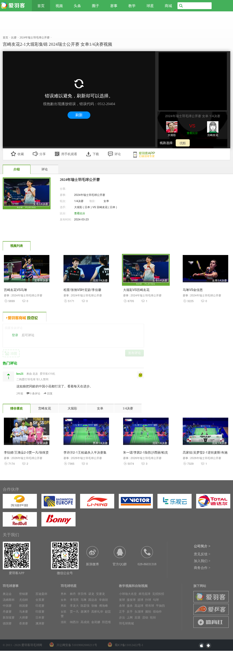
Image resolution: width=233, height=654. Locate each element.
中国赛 (7, 605)
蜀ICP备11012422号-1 (129, 645)
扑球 (148, 599)
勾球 (156, 599)
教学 (132, 5)
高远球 (138, 605)
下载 (96, 154)
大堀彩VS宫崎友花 (136, 289)
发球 (122, 599)
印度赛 (39, 611)
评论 (117, 154)
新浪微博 (92, 564)
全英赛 (39, 599)
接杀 (130, 605)
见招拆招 (158, 594)
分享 (42, 154)
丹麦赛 (7, 611)
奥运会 (7, 594)
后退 (137, 617)
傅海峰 (103, 605)
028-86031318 (147, 564)
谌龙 (91, 594)
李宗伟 (82, 594)
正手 (122, 611)
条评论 (35, 393)
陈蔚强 (85, 605)
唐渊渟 (85, 611)
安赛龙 (100, 594)
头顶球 (138, 611)
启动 (145, 617)
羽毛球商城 (126, 623)
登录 (15, 335)
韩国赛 (23, 605)
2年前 (19, 393)
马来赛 (23, 611)
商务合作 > (202, 568)
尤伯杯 (23, 599)
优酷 (183, 143)
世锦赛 (23, 594)
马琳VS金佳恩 (193, 289)
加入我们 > (202, 561)
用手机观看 (69, 154)
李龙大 (74, 605)
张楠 (94, 605)
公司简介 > (202, 546)
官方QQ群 (120, 564)
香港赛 (23, 623)
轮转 (153, 617)
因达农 (92, 599)
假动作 (157, 611)
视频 (59, 5)
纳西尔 (74, 622)
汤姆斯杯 (9, 599)
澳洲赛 (39, 623)
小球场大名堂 (128, 594)
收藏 (21, 154)
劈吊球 (149, 605)
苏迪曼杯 (41, 594)
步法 (122, 617)
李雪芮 (74, 599)
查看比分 (192, 133)
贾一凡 (74, 611)
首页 (41, 5)
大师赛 (23, 617)
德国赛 (7, 623)
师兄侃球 (144, 594)
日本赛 (39, 617)
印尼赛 (39, 605)
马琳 (83, 599)
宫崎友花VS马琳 (15, 289)
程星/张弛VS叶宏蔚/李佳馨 (82, 289)
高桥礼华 (97, 611)
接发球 (131, 599)
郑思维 (106, 622)
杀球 (122, 605)
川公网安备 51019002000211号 (76, 645)
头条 (77, 5)
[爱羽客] (13, 5)
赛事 (113, 5)
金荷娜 (95, 622)
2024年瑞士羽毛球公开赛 (89, 195)
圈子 (95, 5)
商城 (168, 5)
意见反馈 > (202, 554)
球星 (150, 5)
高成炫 (85, 622)
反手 (130, 611)
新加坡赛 (9, 617)
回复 (49, 393)
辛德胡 (103, 599)
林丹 (73, 594)
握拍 (148, 611)
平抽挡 (160, 605)
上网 (130, 617)
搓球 (140, 599)
